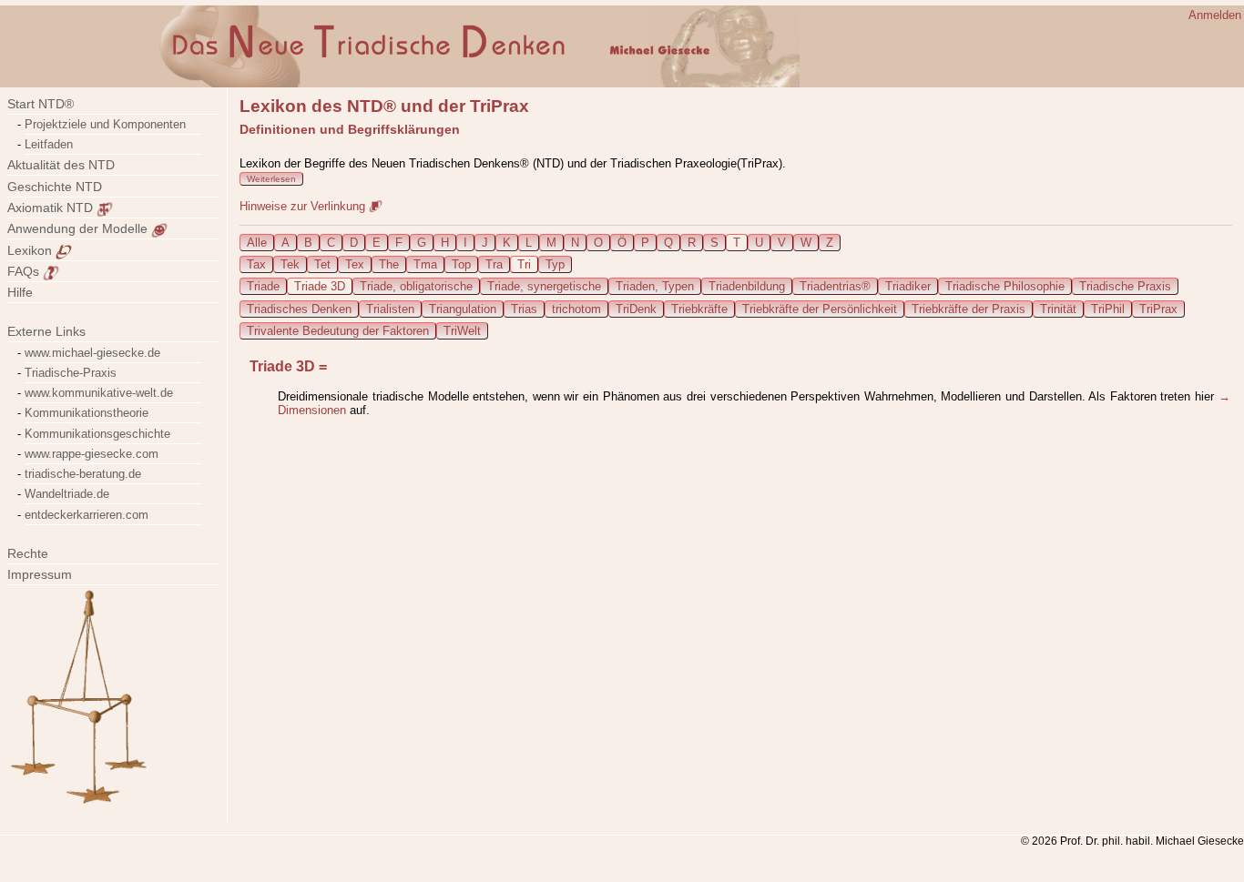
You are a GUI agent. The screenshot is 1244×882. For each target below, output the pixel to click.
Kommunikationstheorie (86, 413)
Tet (322, 264)
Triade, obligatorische (416, 286)
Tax (256, 264)
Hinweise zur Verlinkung (304, 206)
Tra (494, 264)
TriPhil (1108, 309)
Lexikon (31, 250)
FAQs (25, 271)
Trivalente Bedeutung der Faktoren (338, 331)
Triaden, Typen (655, 286)
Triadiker (908, 286)
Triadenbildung (747, 286)
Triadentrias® (835, 286)
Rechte (27, 553)
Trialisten (390, 309)
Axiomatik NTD (52, 207)
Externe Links (46, 331)
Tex (354, 264)
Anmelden (1214, 15)
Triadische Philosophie (1005, 286)
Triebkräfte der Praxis (968, 309)
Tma (425, 264)
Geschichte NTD (54, 186)
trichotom (576, 309)
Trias (524, 309)
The (389, 264)
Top (461, 264)
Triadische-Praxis (71, 373)
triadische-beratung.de (83, 474)
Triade (263, 286)
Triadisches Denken (299, 309)
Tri (524, 264)
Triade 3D (319, 286)
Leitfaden (49, 144)
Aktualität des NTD (61, 164)
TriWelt (462, 331)
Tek (290, 264)
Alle (257, 242)
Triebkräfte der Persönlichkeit (819, 309)
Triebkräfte (699, 309)
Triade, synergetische (544, 286)
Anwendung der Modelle (79, 228)
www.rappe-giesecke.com (91, 454)
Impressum (50, 574)
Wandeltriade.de (67, 494)
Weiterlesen (271, 179)
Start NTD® (40, 103)
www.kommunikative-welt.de (99, 393)
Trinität (1058, 309)
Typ (555, 264)
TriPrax (1158, 309)
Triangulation (462, 309)
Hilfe (20, 292)
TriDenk (636, 309)
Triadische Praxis (1125, 286)
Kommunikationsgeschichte (97, 434)
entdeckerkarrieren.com (86, 515)
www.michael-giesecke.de (92, 353)
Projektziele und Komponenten (105, 124)
